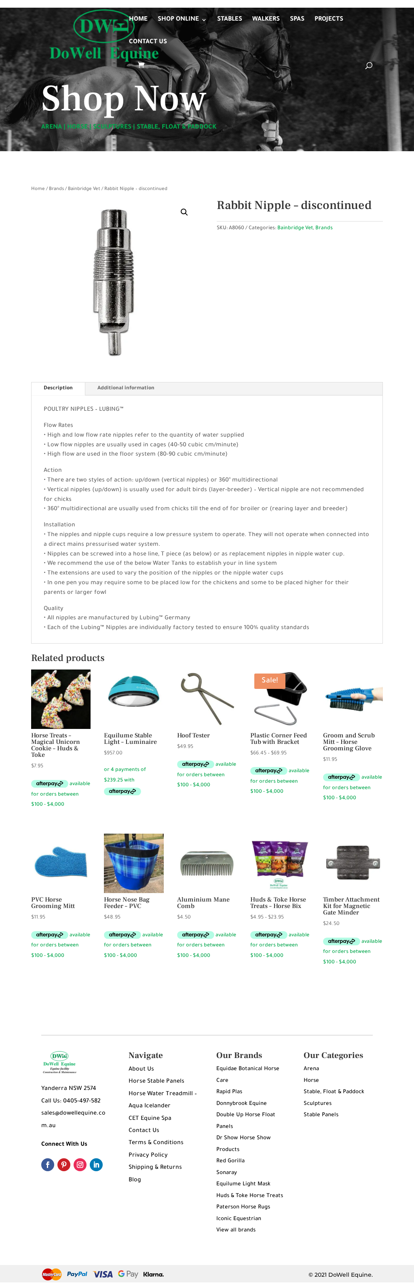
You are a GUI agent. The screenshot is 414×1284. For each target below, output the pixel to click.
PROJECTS (329, 20)
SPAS (297, 20)
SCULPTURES (112, 127)
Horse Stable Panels (156, 1082)
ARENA (51, 127)
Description (58, 388)
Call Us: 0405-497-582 (71, 1101)
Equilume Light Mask (243, 1184)
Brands (56, 189)
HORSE (77, 127)
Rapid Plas (229, 1092)
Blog (135, 1180)
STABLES (229, 20)
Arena (311, 1069)
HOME (138, 20)
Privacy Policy (148, 1156)
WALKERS (266, 20)
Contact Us (144, 1131)
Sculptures (318, 1104)
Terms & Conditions (156, 1143)
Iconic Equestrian (238, 1219)
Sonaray (226, 1173)
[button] (184, 212)
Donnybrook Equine (241, 1104)
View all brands (236, 1230)
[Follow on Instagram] (80, 1164)
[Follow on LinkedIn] (96, 1164)
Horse (311, 1081)
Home (38, 189)
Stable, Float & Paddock (334, 1092)
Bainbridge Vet (84, 189)
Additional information (125, 388)
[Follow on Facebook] (47, 1164)
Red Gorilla (230, 1161)
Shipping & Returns (155, 1168)
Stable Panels (321, 1115)
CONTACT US (148, 43)
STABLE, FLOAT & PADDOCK (177, 127)
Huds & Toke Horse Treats (249, 1196)
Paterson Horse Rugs (243, 1207)
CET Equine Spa (150, 1119)
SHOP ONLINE (178, 20)
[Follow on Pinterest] (63, 1164)
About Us (141, 1069)
